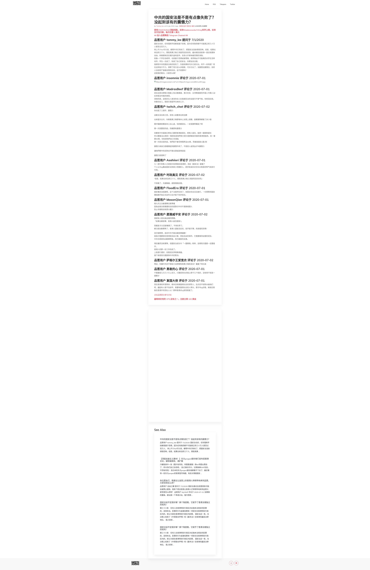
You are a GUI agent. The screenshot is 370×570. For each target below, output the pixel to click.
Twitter (232, 4)
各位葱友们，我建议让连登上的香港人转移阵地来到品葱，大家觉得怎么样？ (185, 481)
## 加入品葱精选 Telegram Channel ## (171, 35)
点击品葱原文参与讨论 (163, 295)
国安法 (189, 26)
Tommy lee (160, 26)
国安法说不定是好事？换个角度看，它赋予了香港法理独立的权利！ (185, 503)
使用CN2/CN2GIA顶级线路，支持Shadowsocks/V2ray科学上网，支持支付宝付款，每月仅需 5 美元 (185, 31)
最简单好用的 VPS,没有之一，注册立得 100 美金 (175, 299)
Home (207, 4)
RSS (214, 4)
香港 (193, 26)
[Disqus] (185, 341)
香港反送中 (183, 26)
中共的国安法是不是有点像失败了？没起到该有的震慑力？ (185, 439)
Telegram (223, 4)
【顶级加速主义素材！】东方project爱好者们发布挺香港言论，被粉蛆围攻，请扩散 (184, 460)
